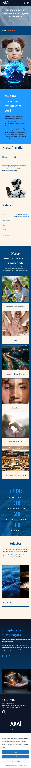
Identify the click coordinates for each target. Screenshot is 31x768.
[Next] (26, 587)
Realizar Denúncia (12, 712)
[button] (28, 735)
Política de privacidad (18, 765)
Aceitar (15, 752)
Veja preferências (15, 761)
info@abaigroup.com (16, 707)
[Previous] (5, 587)
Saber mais (11, 656)
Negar (15, 756)
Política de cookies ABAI (9, 765)
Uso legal (25, 765)
